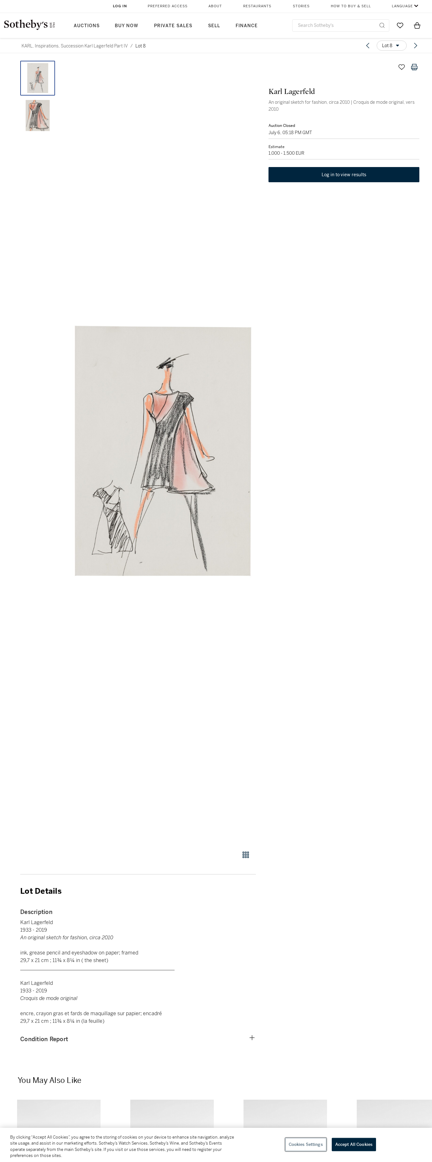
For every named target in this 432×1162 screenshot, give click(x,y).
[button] (162, 452)
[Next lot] (415, 45)
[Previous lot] (367, 45)
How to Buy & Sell (351, 6)
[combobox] (340, 25)
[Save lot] (402, 67)
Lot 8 (140, 46)
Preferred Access (168, 6)
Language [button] (402, 6)
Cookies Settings (306, 1144)
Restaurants (257, 6)
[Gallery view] (246, 854)
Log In (120, 6)
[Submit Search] (382, 25)
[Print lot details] (414, 67)
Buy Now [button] (126, 25)
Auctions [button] (87, 25)
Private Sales (173, 25)
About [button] (215, 6)
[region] (216, 1145)
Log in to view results (344, 174)
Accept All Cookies (354, 1144)
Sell (214, 25)
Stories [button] (301, 6)
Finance (247, 25)
